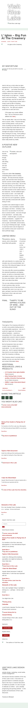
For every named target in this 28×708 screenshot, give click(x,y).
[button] (1, 29)
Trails (6, 635)
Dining (3, 41)
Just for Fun (12, 41)
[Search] (3, 526)
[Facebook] (10, 706)
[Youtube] (17, 706)
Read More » (6, 549)
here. (17, 361)
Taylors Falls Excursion (9, 450)
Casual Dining (7, 615)
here (13, 116)
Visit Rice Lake (14, 12)
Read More (4, 431)
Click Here (7, 627)
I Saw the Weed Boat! (8, 478)
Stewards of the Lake (8, 505)
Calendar (5, 604)
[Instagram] (14, 706)
